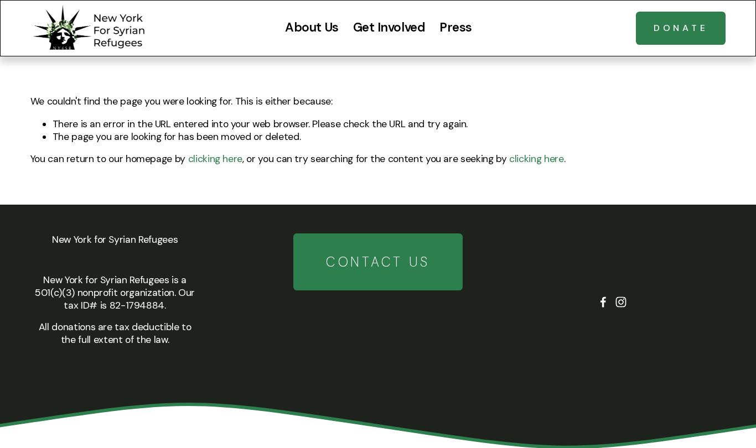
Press (455, 27)
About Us (311, 27)
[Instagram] (620, 302)
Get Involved (389, 27)
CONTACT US (378, 261)
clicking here (215, 159)
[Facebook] (603, 302)
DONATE (681, 28)
